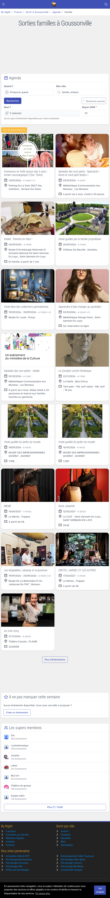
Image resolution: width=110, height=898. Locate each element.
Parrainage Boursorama (19, 859)
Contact (10, 845)
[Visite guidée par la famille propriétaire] (82, 218)
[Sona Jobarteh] (82, 485)
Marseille (65, 838)
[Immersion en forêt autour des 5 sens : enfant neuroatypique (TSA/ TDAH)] (27, 150)
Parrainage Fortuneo (17, 862)
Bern (63, 841)
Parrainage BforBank (72, 866)
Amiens (65, 831)
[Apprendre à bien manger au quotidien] (82, 286)
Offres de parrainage (17, 869)
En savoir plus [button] (43, 893)
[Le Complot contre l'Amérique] (82, 350)
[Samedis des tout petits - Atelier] (27, 350)
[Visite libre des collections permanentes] (27, 286)
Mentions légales (15, 838)
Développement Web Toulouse (77, 856)
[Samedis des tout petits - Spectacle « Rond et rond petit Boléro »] (82, 150)
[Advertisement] (55, 52)
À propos (11, 831)
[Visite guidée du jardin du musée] (27, 421)
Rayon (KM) (88, 107)
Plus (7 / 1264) (55, 807)
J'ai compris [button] (100, 890)
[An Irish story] (27, 610)
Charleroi (66, 834)
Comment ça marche (17, 834)
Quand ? (8, 86)
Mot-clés (61, 86)
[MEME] (27, 485)
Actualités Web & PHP (18, 856)
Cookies (10, 841)
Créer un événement (17, 712)
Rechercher (12, 100)
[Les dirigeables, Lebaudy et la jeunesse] (27, 549)
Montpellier (67, 845)
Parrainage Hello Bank (73, 859)
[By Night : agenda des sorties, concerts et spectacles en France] (54, 4)
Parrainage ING (14, 866)
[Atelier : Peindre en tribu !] (27, 218)
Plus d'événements (55, 659)
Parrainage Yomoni (71, 862)
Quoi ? (7, 107)
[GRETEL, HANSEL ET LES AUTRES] (82, 549)
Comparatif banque (71, 869)
